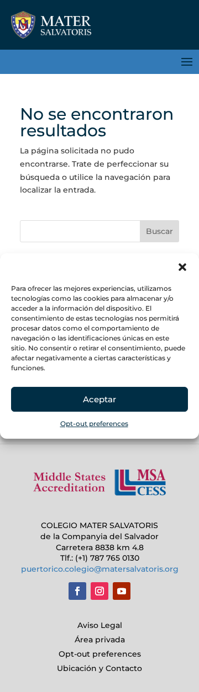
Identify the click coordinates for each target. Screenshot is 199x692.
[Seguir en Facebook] (77, 591)
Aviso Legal (99, 625)
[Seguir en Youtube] (121, 591)
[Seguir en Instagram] (99, 591)
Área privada (100, 640)
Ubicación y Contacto (99, 668)
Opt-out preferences (94, 423)
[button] (182, 267)
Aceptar (99, 399)
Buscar (159, 231)
